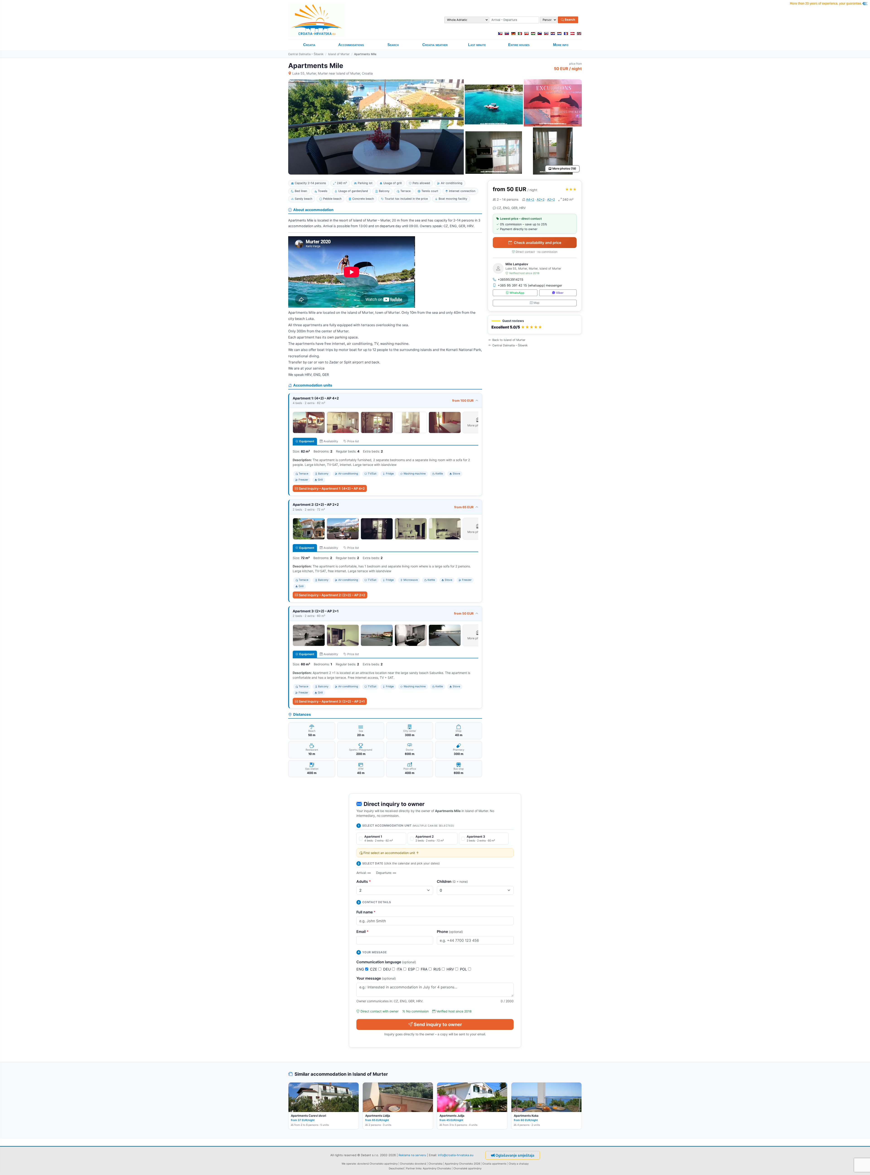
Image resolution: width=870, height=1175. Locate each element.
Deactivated (396, 1168)
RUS (437, 969)
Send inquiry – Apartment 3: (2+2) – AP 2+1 (332, 701)
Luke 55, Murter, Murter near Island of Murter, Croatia (332, 73)
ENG (360, 969)
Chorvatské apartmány (467, 1168)
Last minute (477, 45)
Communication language (386, 962)
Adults (363, 881)
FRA (425, 969)
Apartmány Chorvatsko (437, 1168)
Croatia (309, 45)
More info (560, 45)
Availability (331, 441)
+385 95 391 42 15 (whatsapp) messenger (530, 285)
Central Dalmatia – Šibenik (306, 54)
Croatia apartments (494, 1163)
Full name (366, 912)
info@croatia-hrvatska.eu (456, 1155)
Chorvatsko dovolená (413, 1163)
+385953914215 (510, 279)
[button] (535, 324)
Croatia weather (435, 45)
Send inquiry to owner (438, 1024)
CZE (374, 969)
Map (536, 302)
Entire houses (518, 45)
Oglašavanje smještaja (514, 1155)
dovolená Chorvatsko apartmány (377, 1163)
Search (569, 20)
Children (452, 881)
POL (464, 969)
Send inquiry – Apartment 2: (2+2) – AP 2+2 (332, 595)
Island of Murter (339, 54)
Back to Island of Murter (508, 340)
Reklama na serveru (412, 1155)
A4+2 (530, 199)
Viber (559, 292)
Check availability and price (537, 242)
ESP (412, 969)
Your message (376, 978)
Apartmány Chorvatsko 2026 (462, 1163)
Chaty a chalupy (519, 1163)
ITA (400, 969)
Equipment (306, 441)
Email (362, 931)
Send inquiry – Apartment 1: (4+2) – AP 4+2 (332, 488)
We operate (349, 1163)
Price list (353, 441)
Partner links (413, 1168)
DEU (387, 969)
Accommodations (351, 45)
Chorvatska (435, 1163)
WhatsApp (517, 292)
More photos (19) (564, 168)
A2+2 (540, 199)
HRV (451, 969)
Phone (450, 931)
